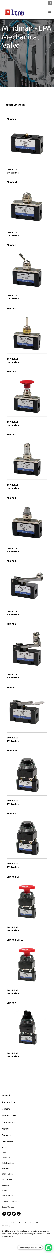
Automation (8, 1102)
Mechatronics (9, 1115)
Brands (4, 1190)
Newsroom (6, 1158)
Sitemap (39, 1223)
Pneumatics (8, 1122)
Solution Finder (7, 1195)
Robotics (6, 1135)
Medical (6, 1128)
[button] (48, 1247)
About (4, 1147)
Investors (5, 1168)
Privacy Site (28, 1223)
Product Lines (7, 1180)
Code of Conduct (8, 1207)
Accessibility (6, 1226)
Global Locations (8, 1163)
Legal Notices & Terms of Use (11, 1223)
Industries (5, 1185)
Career (4, 1152)
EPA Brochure (13, 173)
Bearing (6, 1108)
